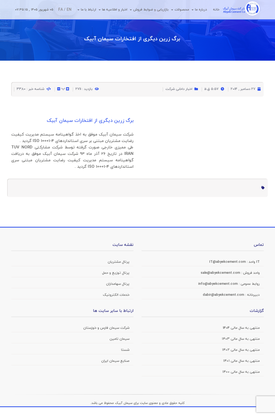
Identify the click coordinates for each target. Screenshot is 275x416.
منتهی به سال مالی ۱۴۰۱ (241, 361)
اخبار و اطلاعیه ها (114, 9)
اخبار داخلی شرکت (178, 89)
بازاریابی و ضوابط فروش (151, 9)
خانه (216, 9)
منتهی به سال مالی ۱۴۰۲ (241, 350)
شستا (125, 350)
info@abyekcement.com (218, 284)
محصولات (182, 9)
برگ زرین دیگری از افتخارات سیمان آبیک (132, 39)
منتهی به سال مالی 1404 (241, 328)
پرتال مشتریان (118, 262)
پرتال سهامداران (117, 284)
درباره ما (201, 9)
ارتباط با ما (88, 9)
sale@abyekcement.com (221, 273)
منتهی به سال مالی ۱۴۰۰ (241, 372)
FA (60, 9)
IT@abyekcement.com (228, 262)
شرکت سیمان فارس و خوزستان (106, 328)
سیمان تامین (119, 339)
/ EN (67, 9)
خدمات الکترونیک (116, 295)
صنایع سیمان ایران (115, 361)
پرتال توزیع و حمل (115, 273)
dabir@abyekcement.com (224, 295)
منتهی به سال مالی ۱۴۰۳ (241, 339)
